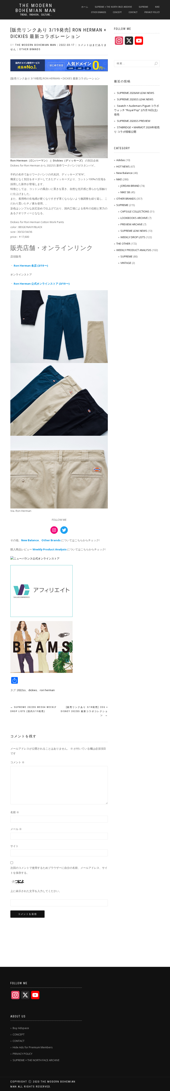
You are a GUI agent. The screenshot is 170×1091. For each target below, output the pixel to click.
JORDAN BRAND (130, 186)
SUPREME (143, 7)
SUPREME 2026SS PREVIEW (133, 121)
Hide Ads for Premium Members (33, 1047)
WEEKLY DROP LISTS (132, 237)
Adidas (120, 160)
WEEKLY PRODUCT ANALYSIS (133, 250)
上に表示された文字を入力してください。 (36, 891)
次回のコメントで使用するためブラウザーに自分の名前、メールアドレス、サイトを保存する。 (58, 870)
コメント (17, 762)
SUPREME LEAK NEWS (133, 231)
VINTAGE (125, 263)
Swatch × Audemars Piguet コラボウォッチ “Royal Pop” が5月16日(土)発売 (136, 110)
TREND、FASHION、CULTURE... (36, 14)
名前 (14, 812)
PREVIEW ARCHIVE (131, 224)
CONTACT (133, 12)
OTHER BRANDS (98, 12)
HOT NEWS (123, 166)
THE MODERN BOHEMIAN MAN (35, 8)
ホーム (84, 7)
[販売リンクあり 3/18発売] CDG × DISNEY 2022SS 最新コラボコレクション (84, 711)
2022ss (21, 690)
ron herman (47, 690)
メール (16, 829)
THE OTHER (123, 243)
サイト (14, 846)
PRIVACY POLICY (152, 12)
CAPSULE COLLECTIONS (134, 211)
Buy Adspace (21, 1028)
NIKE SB (125, 192)
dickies (32, 690)
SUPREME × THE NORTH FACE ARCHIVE (113, 7)
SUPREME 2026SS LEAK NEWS (135, 99)
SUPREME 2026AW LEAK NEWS (135, 93)
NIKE (157, 7)
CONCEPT (117, 12)
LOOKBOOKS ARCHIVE (134, 218)
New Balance (124, 173)
